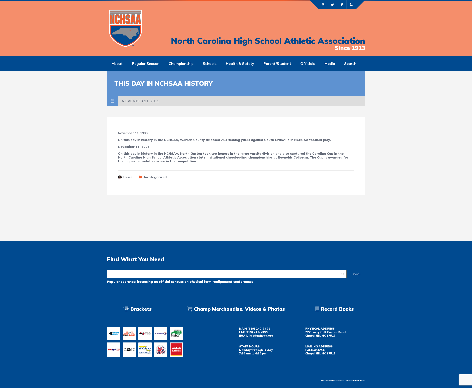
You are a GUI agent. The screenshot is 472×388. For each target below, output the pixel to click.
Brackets (140, 309)
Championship (181, 63)
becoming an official (153, 281)
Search (350, 63)
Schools (209, 63)
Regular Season (145, 63)
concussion (180, 281)
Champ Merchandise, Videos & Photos (239, 309)
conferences (243, 281)
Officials (307, 63)
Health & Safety (240, 63)
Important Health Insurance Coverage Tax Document (343, 380)
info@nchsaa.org (261, 335)
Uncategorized (155, 177)
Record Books (336, 309)
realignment (222, 281)
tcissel (128, 177)
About (117, 63)
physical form (200, 281)
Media (329, 63)
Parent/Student (277, 63)
